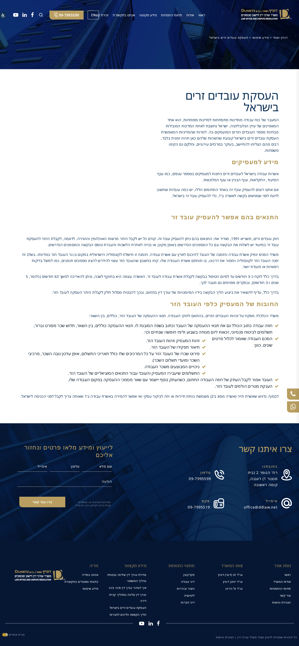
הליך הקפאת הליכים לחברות (128, 615)
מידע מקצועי (148, 15)
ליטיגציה (189, 595)
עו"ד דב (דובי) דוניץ (230, 575)
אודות (190, 15)
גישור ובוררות (185, 588)
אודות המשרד (282, 582)
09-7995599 (200, 478)
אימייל (272, 501)
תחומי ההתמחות (280, 588)
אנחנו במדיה (90, 575)
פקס (206, 501)
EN (93, 15)
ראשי (201, 15)
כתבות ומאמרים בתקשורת (81, 582)
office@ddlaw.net (261, 507)
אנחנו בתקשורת (124, 15)
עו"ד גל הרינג (234, 588)
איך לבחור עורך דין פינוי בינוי (127, 588)
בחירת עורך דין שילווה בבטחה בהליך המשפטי (126, 578)
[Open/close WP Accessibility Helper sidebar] (3, 15)
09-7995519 (199, 507)
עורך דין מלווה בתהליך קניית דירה (127, 598)
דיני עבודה (187, 582)
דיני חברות (187, 602)
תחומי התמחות (171, 15)
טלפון (205, 472)
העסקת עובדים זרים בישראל (128, 608)
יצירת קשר (101, 15)
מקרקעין (188, 575)
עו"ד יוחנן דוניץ (233, 582)
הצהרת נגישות (281, 602)
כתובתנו (270, 466)
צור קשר (285, 595)
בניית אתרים (17, 634)
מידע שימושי (90, 588)
